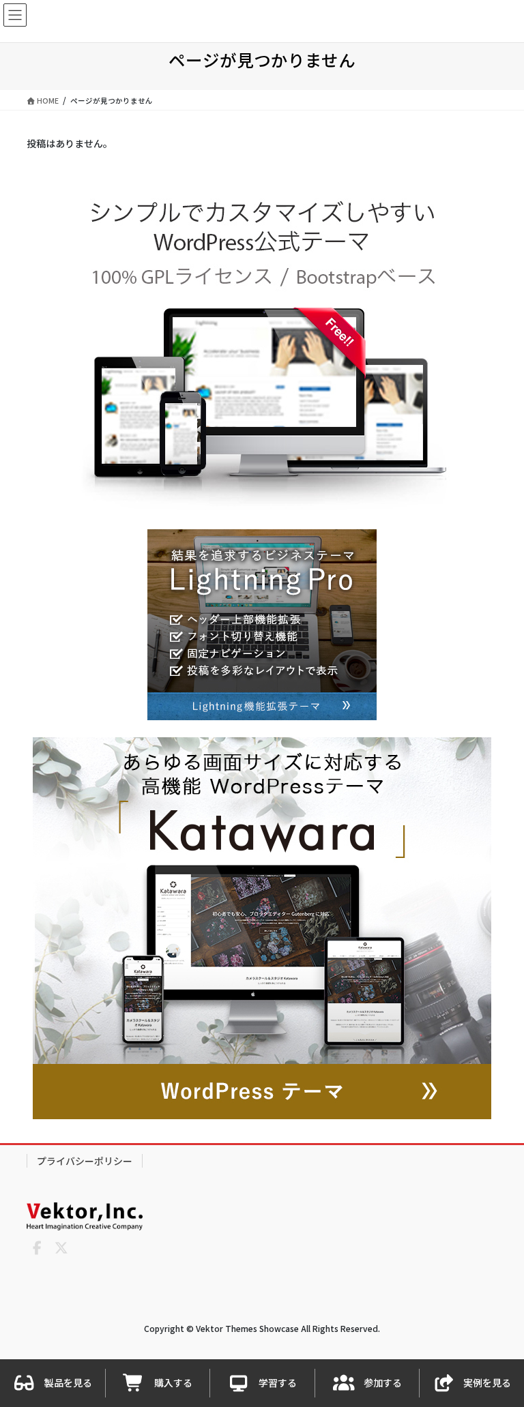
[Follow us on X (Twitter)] (61, 1248)
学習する (278, 1382)
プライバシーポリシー (84, 1161)
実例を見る (487, 1382)
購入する (173, 1382)
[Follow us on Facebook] (37, 1248)
